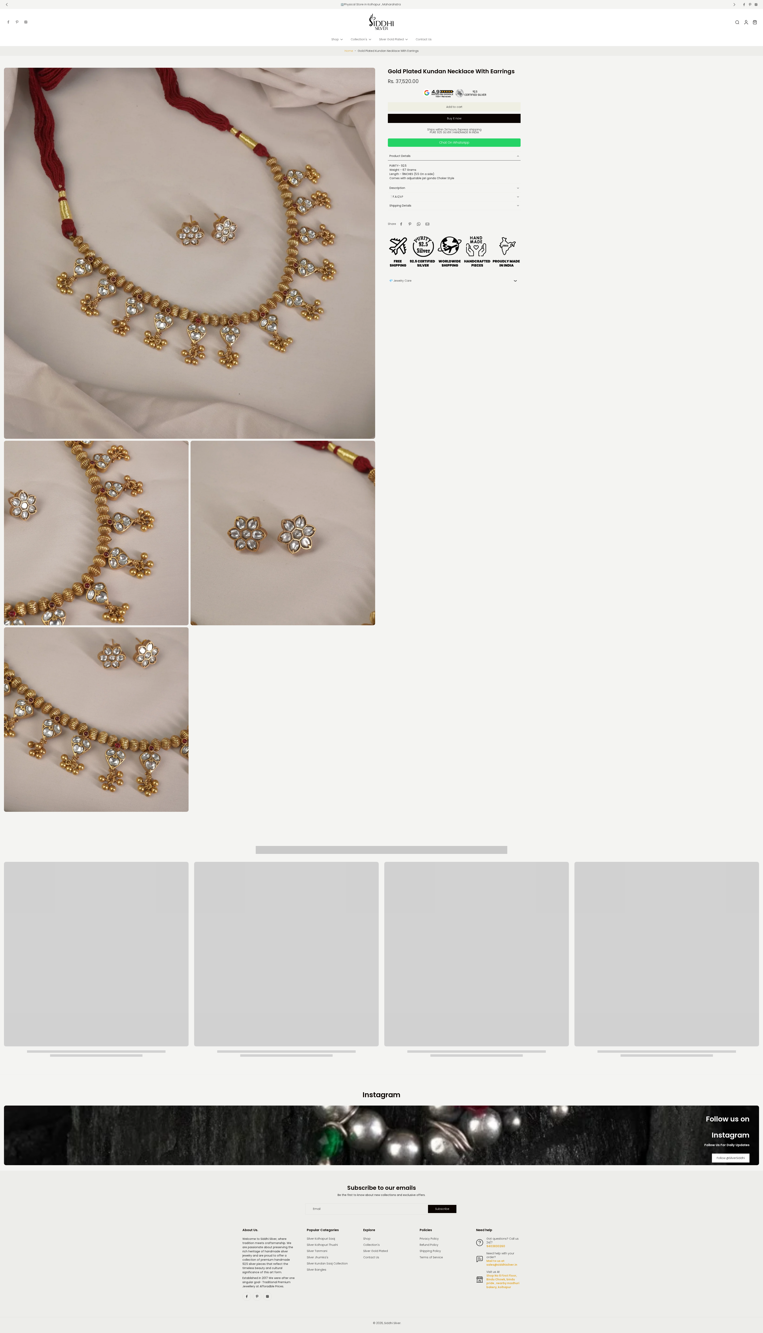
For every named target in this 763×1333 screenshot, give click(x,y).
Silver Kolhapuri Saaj (321, 1239)
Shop (367, 1239)
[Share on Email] (427, 224)
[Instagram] (756, 4)
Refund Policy (429, 1245)
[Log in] (746, 22)
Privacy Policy (429, 1239)
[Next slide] (734, 4)
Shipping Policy (430, 1251)
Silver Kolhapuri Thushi (322, 1245)
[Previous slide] (6, 4)
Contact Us (371, 1257)
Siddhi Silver (392, 1323)
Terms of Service (431, 1257)
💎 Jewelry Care (400, 281)
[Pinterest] (750, 4)
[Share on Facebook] (401, 224)
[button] (454, 106)
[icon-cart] (754, 22)
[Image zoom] (189, 253)
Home (349, 51)
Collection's (371, 1245)
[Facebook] (744, 4)
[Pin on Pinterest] (410, 224)
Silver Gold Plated (375, 1251)
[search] (737, 22)
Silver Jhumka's (317, 1257)
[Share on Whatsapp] (418, 224)
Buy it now (454, 118)
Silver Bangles (316, 1270)
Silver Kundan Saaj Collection (327, 1263)
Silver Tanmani (317, 1251)
